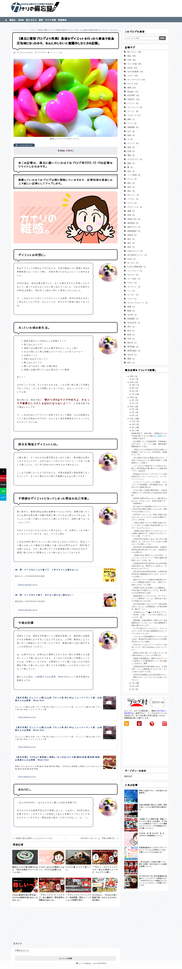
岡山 (130, 183)
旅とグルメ (31, 19)
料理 (130, 335)
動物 (130, 311)
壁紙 (130, 163)
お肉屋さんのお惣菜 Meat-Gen (52, 677)
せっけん (132, 263)
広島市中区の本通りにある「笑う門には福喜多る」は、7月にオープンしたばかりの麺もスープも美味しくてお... (149, 541)
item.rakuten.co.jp (27, 717)
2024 (132, 382)
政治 (130, 331)
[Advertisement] (65, 923)
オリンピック (134, 107)
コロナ (132, 75)
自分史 (131, 355)
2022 (132, 407)
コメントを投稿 (65, 958)
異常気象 (132, 347)
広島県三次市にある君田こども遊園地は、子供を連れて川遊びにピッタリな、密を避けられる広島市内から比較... (149, 590)
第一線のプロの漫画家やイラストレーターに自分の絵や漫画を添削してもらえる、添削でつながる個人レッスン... (149, 509)
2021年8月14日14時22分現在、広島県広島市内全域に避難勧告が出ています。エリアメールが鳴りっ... (149, 574)
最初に (12, 19)
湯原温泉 (132, 223)
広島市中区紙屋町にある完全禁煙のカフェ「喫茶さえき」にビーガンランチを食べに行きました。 (149, 677)
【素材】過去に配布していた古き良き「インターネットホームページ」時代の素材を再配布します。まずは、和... (149, 557)
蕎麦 (130, 359)
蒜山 (130, 239)
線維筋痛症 (133, 231)
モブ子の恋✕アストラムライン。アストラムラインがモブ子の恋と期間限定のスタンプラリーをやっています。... (149, 630)
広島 (131, 60)
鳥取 (130, 247)
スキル (131, 283)
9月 (133, 388)
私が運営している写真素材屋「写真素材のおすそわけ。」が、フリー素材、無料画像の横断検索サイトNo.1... (149, 444)
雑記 (41, 19)
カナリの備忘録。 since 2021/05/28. (92, 963)
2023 (132, 397)
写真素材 (62, 19)
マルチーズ (133, 115)
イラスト (132, 199)
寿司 (130, 327)
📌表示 (69, 151)
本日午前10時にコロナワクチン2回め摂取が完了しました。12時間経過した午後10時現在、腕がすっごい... (149, 606)
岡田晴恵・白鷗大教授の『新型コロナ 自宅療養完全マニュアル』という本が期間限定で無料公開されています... (149, 622)
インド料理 (133, 175)
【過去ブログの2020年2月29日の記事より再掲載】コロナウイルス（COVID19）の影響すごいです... (149, 452)
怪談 (130, 187)
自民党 (131, 235)
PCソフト (132, 195)
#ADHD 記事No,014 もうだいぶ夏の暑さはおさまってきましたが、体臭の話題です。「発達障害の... (149, 500)
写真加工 (133, 99)
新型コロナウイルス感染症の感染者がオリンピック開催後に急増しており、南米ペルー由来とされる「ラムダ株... (149, 582)
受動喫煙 (132, 127)
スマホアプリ (134, 159)
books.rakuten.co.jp (27, 585)
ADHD (21, 19)
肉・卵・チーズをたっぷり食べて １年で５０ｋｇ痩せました (47, 570)
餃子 (130, 363)
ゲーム (131, 179)
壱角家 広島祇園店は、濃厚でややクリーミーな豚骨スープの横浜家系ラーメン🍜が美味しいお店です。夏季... (149, 660)
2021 (132, 419)
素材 (130, 119)
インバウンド (134, 271)
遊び (130, 243)
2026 (132, 376)
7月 (133, 394)
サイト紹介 (133, 279)
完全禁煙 (133, 95)
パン (130, 291)
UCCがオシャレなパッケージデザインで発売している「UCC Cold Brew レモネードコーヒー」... (149, 647)
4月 (133, 415)
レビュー (132, 103)
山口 (130, 131)
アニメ (131, 123)
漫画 (131, 87)
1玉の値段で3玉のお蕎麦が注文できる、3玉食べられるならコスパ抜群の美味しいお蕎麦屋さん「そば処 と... (149, 460)
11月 (134, 421)
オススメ (132, 275)
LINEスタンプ (134, 251)
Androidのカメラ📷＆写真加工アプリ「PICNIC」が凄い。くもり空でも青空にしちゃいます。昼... (149, 614)
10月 (134, 385)
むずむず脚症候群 (136, 267)
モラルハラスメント (137, 303)
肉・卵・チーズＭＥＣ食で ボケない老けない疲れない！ (44, 595)
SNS (130, 171)
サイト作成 (50, 19)
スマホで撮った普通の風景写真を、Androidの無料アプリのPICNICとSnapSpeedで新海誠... (149, 492)
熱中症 (131, 343)
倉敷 (130, 307)
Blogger (132, 91)
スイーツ (132, 143)
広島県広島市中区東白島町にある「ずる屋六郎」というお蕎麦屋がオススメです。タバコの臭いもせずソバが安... (149, 669)
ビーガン (132, 295)
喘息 (130, 147)
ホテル (132, 83)
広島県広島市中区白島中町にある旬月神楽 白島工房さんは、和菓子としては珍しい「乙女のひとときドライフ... (149, 565)
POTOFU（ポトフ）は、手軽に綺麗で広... (98, 838)
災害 (130, 151)
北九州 (131, 315)
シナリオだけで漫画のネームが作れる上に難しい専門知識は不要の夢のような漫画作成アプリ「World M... (149, 468)
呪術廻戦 (132, 319)
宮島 (130, 215)
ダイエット (54, 53)
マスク (131, 299)
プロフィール (134, 207)
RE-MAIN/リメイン (136, 255)
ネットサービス (135, 79)
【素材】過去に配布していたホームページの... (34, 838)
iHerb (131, 259)
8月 (133, 391)
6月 (133, 379)
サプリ (131, 203)
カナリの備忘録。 (91, 7)
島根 (130, 135)
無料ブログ (133, 227)
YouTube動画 (135, 71)
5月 (133, 412)
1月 (133, 403)
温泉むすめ (133, 219)
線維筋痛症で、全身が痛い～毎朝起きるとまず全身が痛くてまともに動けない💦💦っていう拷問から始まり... (149, 435)
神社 (130, 191)
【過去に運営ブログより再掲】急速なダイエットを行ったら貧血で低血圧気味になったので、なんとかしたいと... (149, 525)
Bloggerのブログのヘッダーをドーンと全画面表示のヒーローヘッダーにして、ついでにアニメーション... (149, 476)
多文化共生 (133, 323)
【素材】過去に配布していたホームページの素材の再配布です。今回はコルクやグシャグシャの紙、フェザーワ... (149, 533)
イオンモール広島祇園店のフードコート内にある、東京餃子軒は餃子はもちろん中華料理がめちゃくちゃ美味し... (149, 639)
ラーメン (132, 111)
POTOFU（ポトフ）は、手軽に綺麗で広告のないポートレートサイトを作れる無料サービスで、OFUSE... (149, 517)
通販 (130, 155)
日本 (130, 339)
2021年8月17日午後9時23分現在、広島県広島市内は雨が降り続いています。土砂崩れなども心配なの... (149, 549)
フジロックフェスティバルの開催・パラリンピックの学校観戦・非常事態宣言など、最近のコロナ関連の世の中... (149, 484)
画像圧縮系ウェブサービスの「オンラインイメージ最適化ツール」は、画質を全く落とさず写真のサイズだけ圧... (149, 598)
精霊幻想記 (133, 351)
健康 (130, 211)
